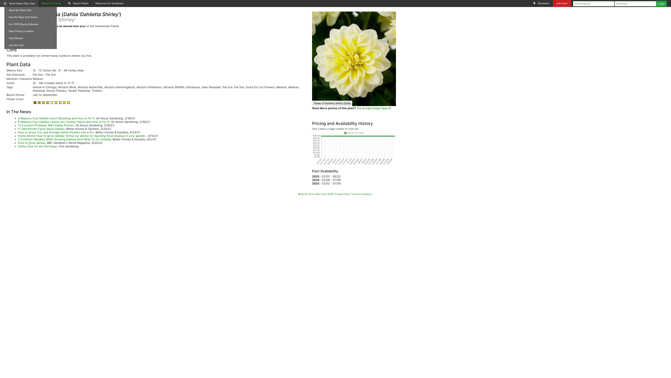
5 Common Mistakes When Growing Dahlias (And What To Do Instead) (64, 139)
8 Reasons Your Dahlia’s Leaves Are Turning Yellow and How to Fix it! (64, 122)
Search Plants (80, 3)
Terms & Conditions (361, 194)
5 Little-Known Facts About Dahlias (41, 129)
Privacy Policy (342, 194)
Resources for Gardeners (109, 3)
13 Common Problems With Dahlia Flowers (46, 125)
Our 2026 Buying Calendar (23, 24)
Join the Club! (16, 45)
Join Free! (562, 3)
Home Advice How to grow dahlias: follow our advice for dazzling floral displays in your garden (81, 136)
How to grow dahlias (31, 143)
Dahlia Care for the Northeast (37, 146)
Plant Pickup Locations (21, 31)
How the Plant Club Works (23, 17)
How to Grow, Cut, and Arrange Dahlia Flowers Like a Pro (56, 132)
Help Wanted (16, 38)
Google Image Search (376, 108)
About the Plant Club (20, 10)
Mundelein (543, 3)
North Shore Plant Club (22, 3)
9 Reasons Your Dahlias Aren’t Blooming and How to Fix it (56, 118)
